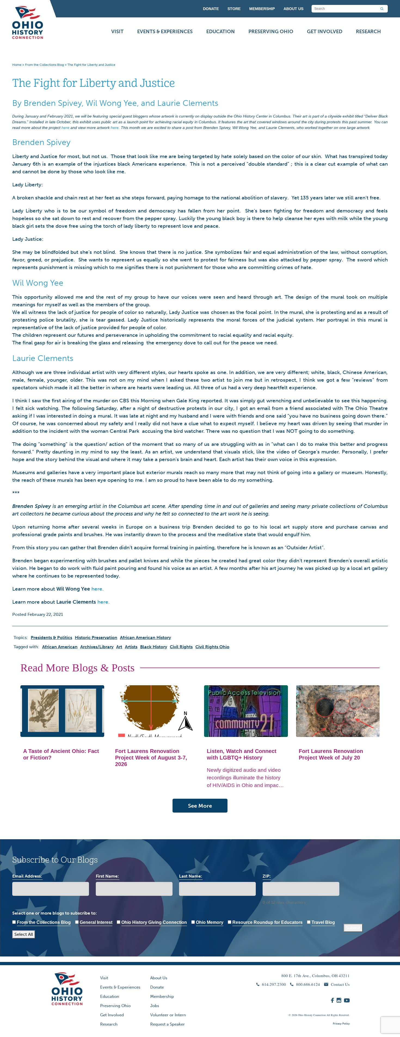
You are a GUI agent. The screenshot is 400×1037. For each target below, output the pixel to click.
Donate (157, 987)
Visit (117, 32)
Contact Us (340, 984)
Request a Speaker (167, 1024)
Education (220, 32)
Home (16, 65)
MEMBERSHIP (262, 9)
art (119, 646)
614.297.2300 (274, 984)
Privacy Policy (341, 1023)
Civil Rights (181, 646)
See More (200, 806)
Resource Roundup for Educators (267, 922)
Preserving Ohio (270, 32)
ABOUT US (293, 9)
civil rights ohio (212, 646)
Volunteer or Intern (168, 1015)
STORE (234, 9)
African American (60, 646)
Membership (162, 996)
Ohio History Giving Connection (154, 922)
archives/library (96, 646)
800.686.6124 (308, 984)
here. (115, 127)
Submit (353, 927)
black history (153, 646)
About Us (158, 978)
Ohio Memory (209, 922)
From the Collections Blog (44, 65)
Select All (23, 934)
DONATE (211, 9)
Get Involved (324, 32)
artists (131, 646)
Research (368, 32)
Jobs (154, 1005)
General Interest (96, 922)
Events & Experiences (165, 32)
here (65, 127)
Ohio (300, 1015)
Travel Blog (323, 922)
